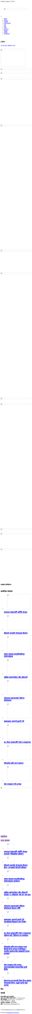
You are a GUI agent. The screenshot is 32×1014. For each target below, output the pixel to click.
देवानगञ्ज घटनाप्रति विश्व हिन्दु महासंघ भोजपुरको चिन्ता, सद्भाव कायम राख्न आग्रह (17, 983)
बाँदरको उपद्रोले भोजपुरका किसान (16, 633)
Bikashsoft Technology (13, 1012)
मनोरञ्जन (6, 29)
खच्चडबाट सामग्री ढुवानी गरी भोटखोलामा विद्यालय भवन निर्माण (15, 920)
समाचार (6, 20)
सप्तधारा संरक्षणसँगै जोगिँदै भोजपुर (15, 612)
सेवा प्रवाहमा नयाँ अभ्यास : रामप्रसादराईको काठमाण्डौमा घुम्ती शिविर (15, 967)
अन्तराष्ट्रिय (7, 33)
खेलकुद (5, 30)
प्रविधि (5, 32)
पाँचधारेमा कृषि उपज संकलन (13, 763)
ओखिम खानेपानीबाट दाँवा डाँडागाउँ (15, 677)
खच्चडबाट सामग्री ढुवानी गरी (14, 721)
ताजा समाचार (5, 840)
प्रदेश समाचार (7, 23)
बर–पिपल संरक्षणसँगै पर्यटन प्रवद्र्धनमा (17, 742)
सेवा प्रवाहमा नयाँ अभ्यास (12, 784)
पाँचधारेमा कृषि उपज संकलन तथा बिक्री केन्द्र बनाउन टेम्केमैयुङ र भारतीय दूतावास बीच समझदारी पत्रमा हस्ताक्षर (16, 950)
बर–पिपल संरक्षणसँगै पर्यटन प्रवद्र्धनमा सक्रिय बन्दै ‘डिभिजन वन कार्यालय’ (17, 934)
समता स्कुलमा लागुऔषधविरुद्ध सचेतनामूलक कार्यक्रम (14, 880)
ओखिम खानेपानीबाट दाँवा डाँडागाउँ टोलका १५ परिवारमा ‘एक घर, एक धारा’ (17, 893)
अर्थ (5, 24)
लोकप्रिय (4, 836)
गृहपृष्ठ (5, 18)
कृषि (5, 26)
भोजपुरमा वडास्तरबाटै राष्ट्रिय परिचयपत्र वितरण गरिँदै (14, 907)
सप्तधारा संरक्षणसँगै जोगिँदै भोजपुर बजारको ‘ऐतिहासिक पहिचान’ (15, 853)
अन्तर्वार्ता (6, 21)
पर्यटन (5, 27)
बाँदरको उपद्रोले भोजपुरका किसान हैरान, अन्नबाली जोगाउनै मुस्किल (16, 866)
